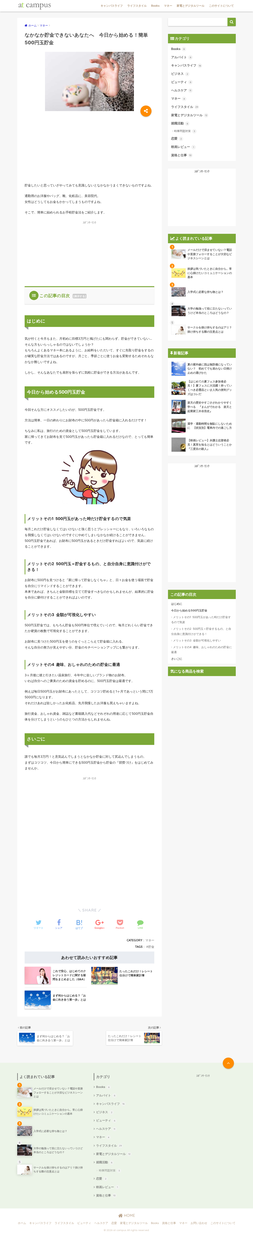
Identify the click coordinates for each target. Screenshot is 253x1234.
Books (155, 5)
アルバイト (181, 57)
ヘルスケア (181, 90)
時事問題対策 (184, 131)
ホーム (22, 1223)
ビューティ (181, 82)
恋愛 (176, 138)
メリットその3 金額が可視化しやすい (197, 640)
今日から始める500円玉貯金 (189, 610)
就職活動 (179, 123)
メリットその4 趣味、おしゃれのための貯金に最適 (201, 649)
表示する (79, 296)
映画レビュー (182, 147)
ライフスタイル (137, 5)
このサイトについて (221, 5)
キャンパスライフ (112, 5)
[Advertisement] (89, 147)
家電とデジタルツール (190, 5)
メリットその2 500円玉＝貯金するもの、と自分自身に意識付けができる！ (201, 631)
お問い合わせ (199, 1223)
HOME (129, 1215)
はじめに (176, 604)
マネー (168, 5)
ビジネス (179, 74)
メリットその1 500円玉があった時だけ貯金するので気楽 (201, 619)
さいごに (176, 659)
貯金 (151, 947)
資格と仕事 (181, 155)
